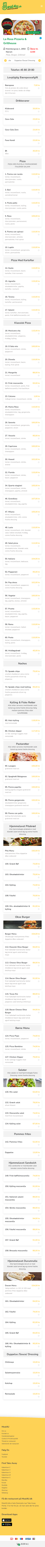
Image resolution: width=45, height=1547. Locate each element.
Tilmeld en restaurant (9, 1441)
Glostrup (4, 1490)
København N (6, 1472)
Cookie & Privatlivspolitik (10, 1439)
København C (6, 1467)
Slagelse (4, 1488)
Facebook (5, 1454)
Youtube (4, 1457)
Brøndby (4, 1480)
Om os (4, 1431)
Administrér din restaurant (10, 1444)
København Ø (6, 1475)
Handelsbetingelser (8, 1436)
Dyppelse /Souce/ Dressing (24, 60)
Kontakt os (5, 1434)
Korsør (4, 1483)
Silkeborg (5, 1493)
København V (6, 1470)
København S (6, 1478)
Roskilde (4, 1485)
